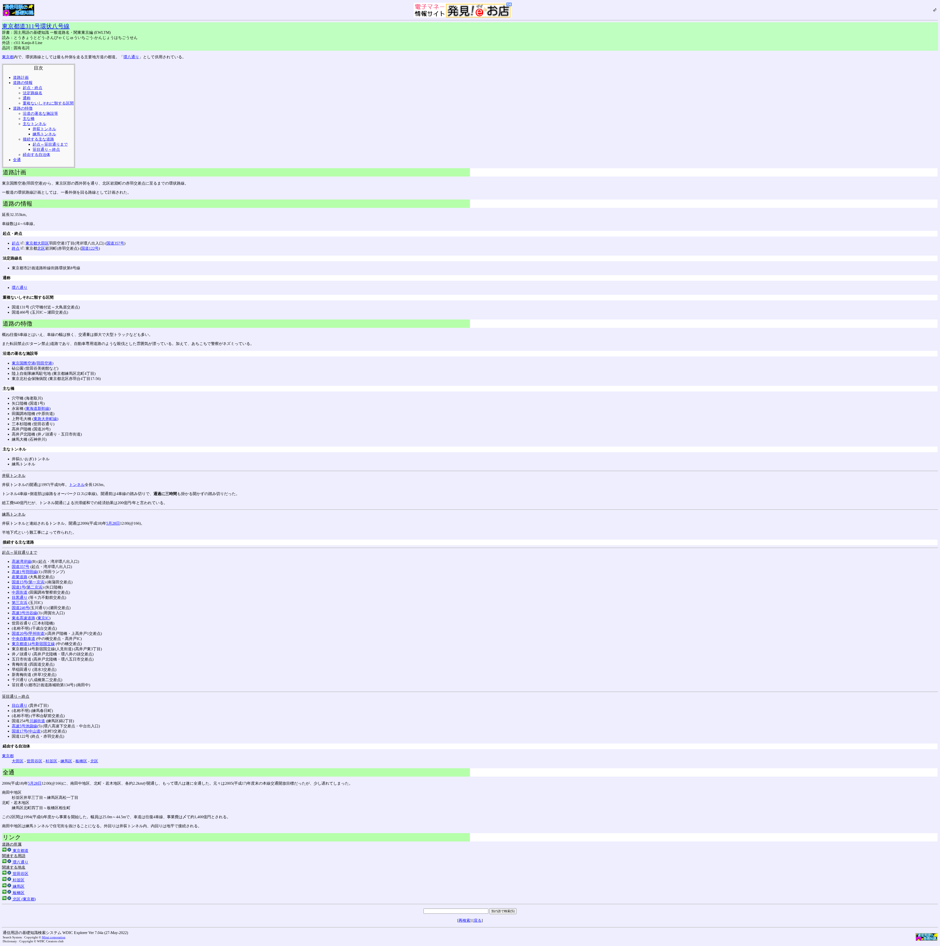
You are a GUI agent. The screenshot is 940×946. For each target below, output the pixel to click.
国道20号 (19, 633)
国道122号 (90, 248)
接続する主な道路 (38, 139)
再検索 (464, 920)
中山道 (34, 731)
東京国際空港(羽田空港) (32, 363)
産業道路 (19, 577)
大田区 (43, 243)
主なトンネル (34, 124)
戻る (478, 920)
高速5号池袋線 (24, 726)
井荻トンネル (44, 129)
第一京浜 (36, 582)
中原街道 (19, 592)
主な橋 (29, 119)
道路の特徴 (23, 108)
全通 (17, 160)
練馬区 (66, 761)
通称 (27, 98)
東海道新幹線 (37, 408)
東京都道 (20, 851)
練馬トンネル (44, 134)
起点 (16, 243)
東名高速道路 (23, 618)
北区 (41, 248)
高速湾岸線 (21, 561)
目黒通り (19, 597)
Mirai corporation (53, 937)
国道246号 (20, 608)
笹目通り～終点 (46, 149)
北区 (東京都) (24, 899)
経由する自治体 (36, 155)
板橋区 (81, 761)
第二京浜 (34, 587)
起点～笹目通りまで (50, 144)
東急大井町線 (45, 419)
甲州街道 (36, 633)
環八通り (131, 57)
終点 (16, 248)
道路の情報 (23, 83)
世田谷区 (34, 761)
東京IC (43, 618)
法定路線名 (32, 93)
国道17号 (19, 731)
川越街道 (37, 721)
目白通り (19, 705)
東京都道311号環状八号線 (36, 26)
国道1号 (18, 587)
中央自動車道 (23, 639)
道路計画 (21, 77)
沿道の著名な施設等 (40, 113)
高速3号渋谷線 (24, 613)
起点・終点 (32, 88)
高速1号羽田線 (24, 572)
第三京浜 (19, 603)
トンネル (77, 485)
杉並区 (51, 761)
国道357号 (115, 243)
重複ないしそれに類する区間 (48, 103)
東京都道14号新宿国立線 (33, 644)
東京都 (8, 57)
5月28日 (113, 523)
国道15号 (19, 582)
